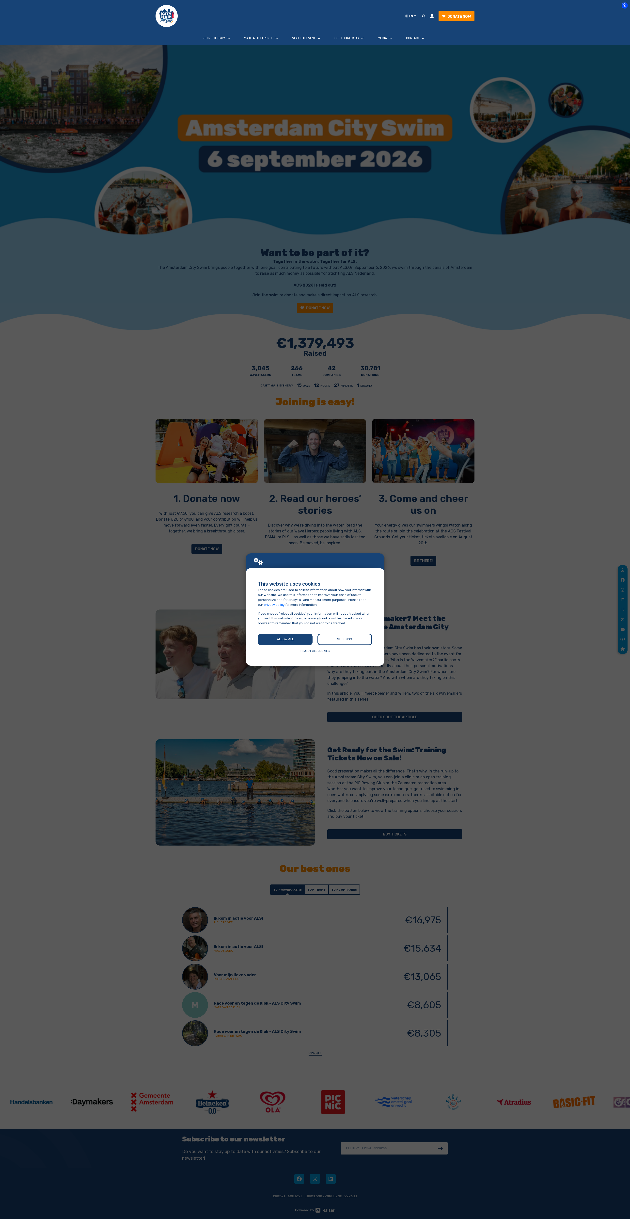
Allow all (285, 639)
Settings (344, 639)
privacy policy (274, 605)
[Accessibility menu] (625, 5)
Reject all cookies (315, 651)
